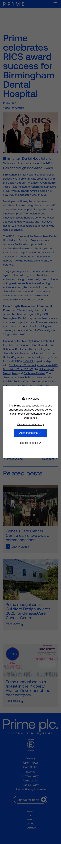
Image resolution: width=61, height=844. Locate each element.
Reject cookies (29, 442)
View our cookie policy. (30, 424)
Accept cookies (28, 432)
